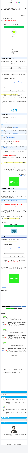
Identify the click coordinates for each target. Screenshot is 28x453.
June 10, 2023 (15, 133)
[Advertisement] (14, 12)
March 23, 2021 (15, 127)
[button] (18, 308)
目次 (13, 49)
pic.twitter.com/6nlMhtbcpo (10, 147)
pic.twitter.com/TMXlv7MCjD (14, 200)
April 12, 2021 (14, 149)
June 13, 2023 (13, 138)
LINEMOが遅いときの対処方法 (14, 53)
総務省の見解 (4, 287)
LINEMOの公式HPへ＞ (23, 175)
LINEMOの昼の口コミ (13, 52)
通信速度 (13, 290)
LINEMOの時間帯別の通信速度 (14, 51)
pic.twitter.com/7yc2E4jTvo (11, 137)
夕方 (8, 290)
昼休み (10, 290)
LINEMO (3, 290)
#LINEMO (4, 147)
